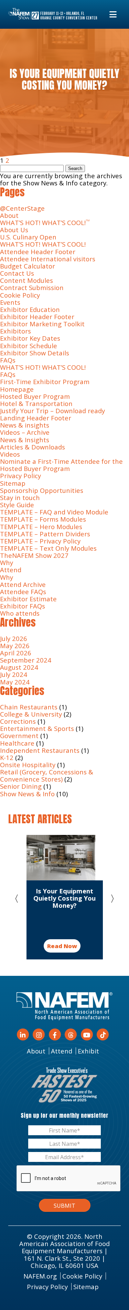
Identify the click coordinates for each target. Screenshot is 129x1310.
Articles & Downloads (32, 447)
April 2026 (15, 653)
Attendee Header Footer (37, 251)
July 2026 (13, 638)
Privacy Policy (20, 475)
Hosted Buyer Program (35, 396)
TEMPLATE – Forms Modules (43, 519)
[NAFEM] (52, 14)
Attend (61, 1051)
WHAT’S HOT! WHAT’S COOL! (45, 222)
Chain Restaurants (28, 707)
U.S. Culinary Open (28, 237)
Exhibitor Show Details (34, 353)
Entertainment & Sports (37, 728)
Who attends (20, 613)
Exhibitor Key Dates (30, 338)
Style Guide (17, 504)
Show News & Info (27, 793)
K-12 (6, 757)
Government (19, 735)
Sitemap (12, 483)
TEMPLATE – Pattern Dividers (45, 533)
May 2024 (15, 682)
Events (10, 302)
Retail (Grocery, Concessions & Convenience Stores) (46, 775)
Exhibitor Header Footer (37, 316)
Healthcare (17, 743)
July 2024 (13, 674)
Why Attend (10, 566)
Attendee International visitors (47, 258)
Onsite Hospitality (27, 764)
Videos (10, 454)
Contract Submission (32, 287)
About (9, 215)
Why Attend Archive (23, 581)
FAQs (7, 360)
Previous (19, 897)
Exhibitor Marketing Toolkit (42, 323)
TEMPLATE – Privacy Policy (40, 541)
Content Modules (26, 280)
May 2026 (15, 645)
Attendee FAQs (23, 591)
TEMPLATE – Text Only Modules (48, 548)
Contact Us (17, 273)
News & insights (24, 425)
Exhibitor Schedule (28, 345)
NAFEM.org (40, 1276)
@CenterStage (22, 208)
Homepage (17, 389)
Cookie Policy (20, 295)
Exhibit (88, 1051)
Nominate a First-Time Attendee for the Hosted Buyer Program (61, 465)
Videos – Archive (25, 432)
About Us (14, 229)
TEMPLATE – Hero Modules (41, 526)
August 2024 (19, 667)
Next (110, 897)
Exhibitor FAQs (22, 606)
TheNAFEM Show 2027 (34, 555)
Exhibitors (15, 331)
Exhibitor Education (30, 309)
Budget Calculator (27, 266)
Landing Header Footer (35, 418)
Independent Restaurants (39, 750)
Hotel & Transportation (36, 403)
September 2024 (25, 660)
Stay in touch (20, 497)
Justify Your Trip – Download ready (52, 410)
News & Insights (24, 439)
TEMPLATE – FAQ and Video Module (54, 512)
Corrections (18, 721)
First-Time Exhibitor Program (46, 381)
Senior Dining (21, 786)
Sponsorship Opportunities (41, 490)
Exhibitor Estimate (28, 598)
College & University (31, 714)
